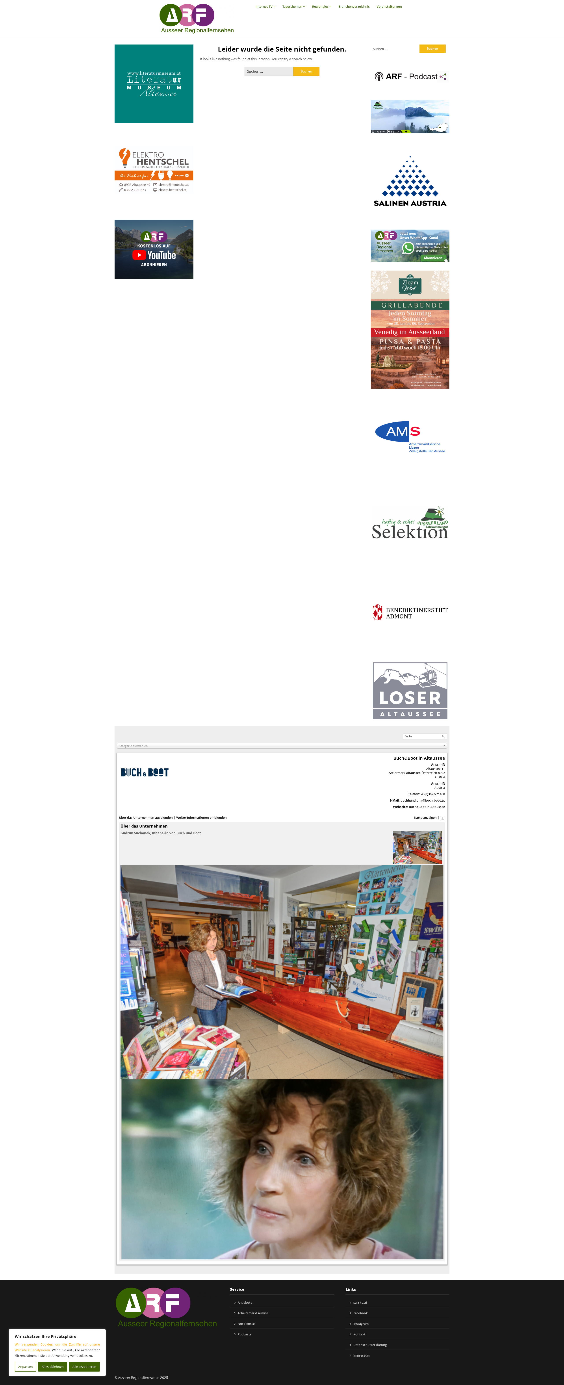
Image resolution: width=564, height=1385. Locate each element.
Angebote (245, 1302)
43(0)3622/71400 (433, 794)
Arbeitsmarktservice (253, 1313)
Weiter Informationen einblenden (201, 817)
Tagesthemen (292, 6)
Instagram (361, 1324)
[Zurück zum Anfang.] (442, 817)
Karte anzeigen (425, 817)
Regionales (320, 6)
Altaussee (413, 773)
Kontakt (359, 1334)
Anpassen (25, 1367)
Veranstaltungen (389, 6)
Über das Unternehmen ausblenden (146, 817)
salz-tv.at (360, 1302)
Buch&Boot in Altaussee (427, 807)
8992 (441, 773)
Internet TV (264, 6)
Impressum (361, 1355)
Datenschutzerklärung (370, 1345)
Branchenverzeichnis (354, 6)
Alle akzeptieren (84, 1367)
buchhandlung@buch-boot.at (423, 800)
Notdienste (246, 1324)
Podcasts (244, 1334)
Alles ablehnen (53, 1367)
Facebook (360, 1313)
